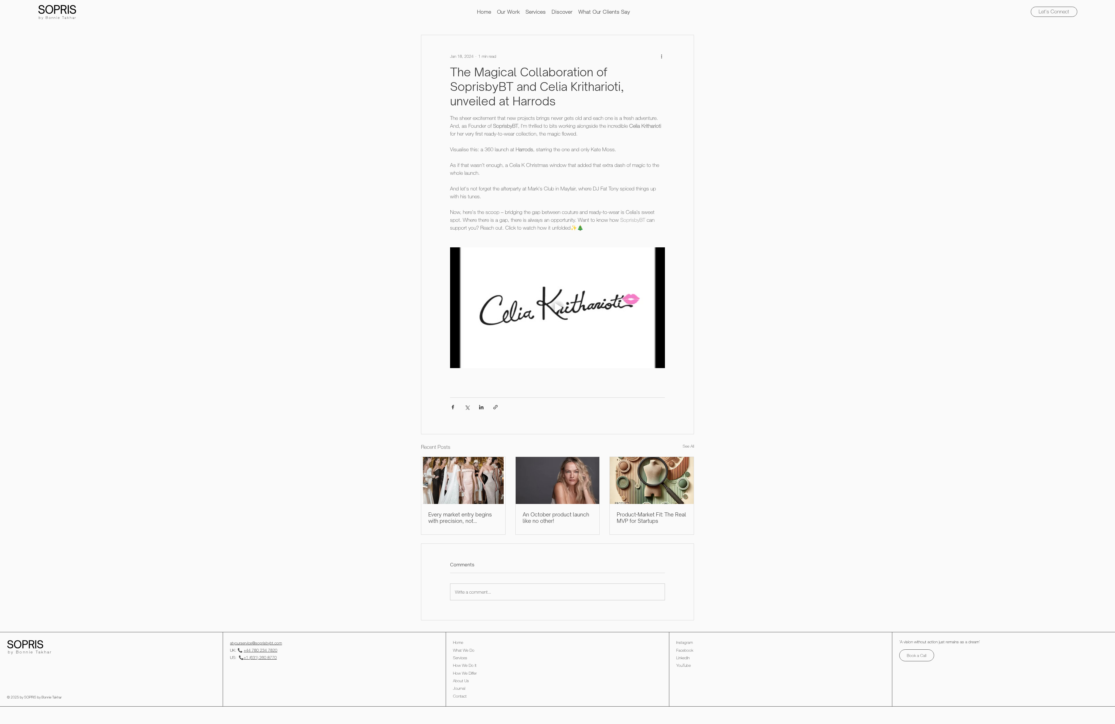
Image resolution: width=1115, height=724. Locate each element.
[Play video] (557, 307)
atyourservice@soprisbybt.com (256, 642)
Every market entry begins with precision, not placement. (460, 517)
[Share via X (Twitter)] (467, 407)
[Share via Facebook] (453, 407)
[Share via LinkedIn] (481, 407)
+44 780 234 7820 (260, 650)
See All (688, 446)
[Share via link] (495, 407)
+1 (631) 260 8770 (260, 657)
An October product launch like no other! (556, 517)
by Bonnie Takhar (57, 17)
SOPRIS (57, 9)
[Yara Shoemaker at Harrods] (463, 480)
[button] (508, 11)
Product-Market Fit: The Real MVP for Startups (651, 517)
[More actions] (661, 56)
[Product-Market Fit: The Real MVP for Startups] (652, 480)
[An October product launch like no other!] (558, 480)
